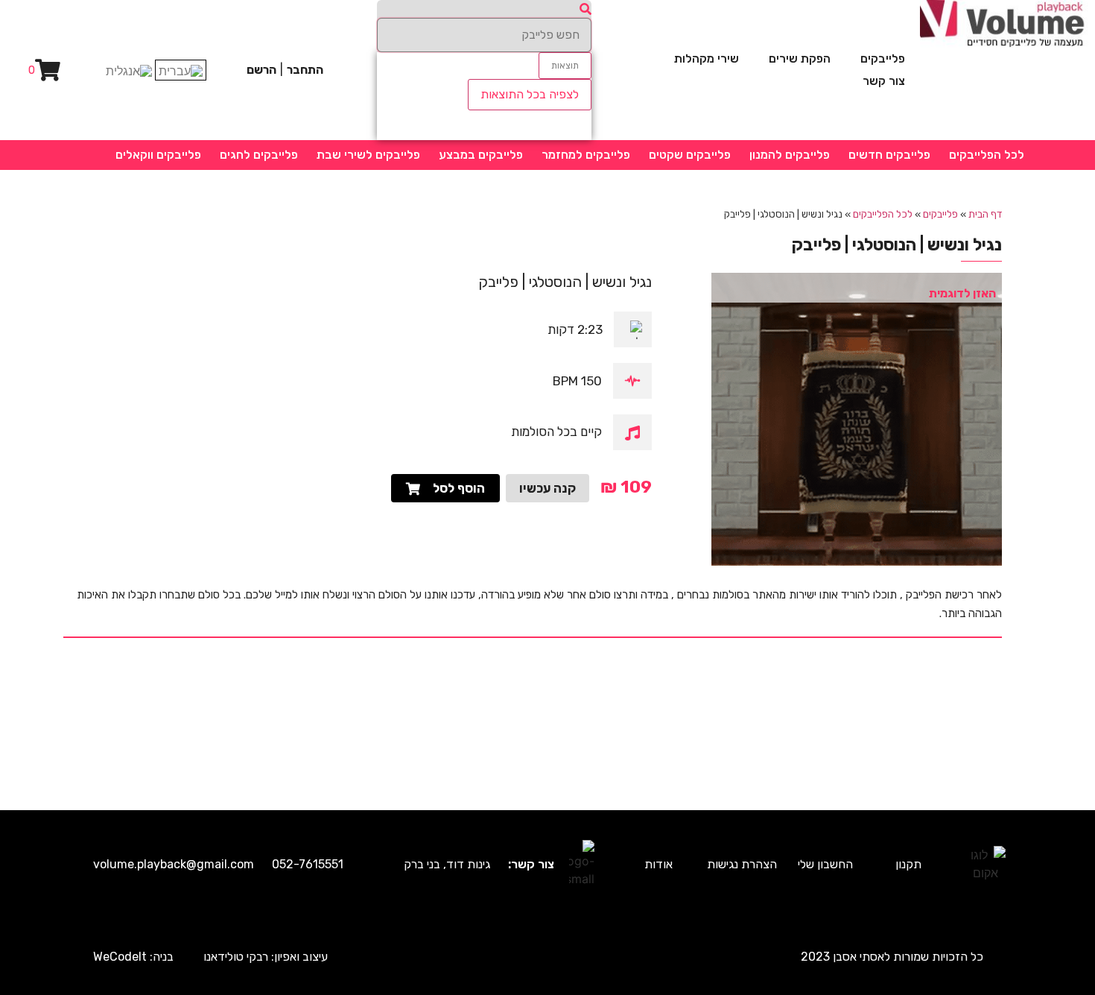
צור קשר (884, 81)
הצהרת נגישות (742, 864)
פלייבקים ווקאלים (158, 155)
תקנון (908, 864)
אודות (658, 864)
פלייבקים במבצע (481, 155)
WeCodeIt (120, 957)
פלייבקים (882, 58)
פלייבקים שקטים (690, 155)
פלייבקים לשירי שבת (368, 155)
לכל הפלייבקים (986, 155)
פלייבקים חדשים (889, 155)
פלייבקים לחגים (259, 155)
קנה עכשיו (547, 488)
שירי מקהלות (706, 58)
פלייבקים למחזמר (586, 155)
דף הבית (985, 214)
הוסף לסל (459, 488)
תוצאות (565, 65)
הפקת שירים (800, 58)
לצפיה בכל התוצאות (529, 94)
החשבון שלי (825, 864)
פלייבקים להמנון (789, 155)
